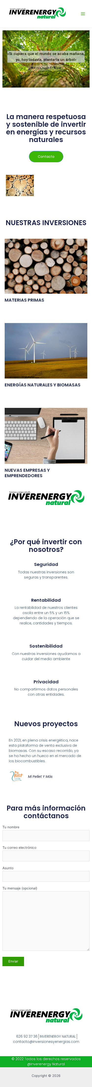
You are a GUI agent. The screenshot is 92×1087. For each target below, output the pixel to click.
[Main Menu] (83, 14)
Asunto (7, 868)
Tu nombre (10, 827)
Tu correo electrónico (19, 848)
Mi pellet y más (40, 776)
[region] (46, 59)
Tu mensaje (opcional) (19, 888)
